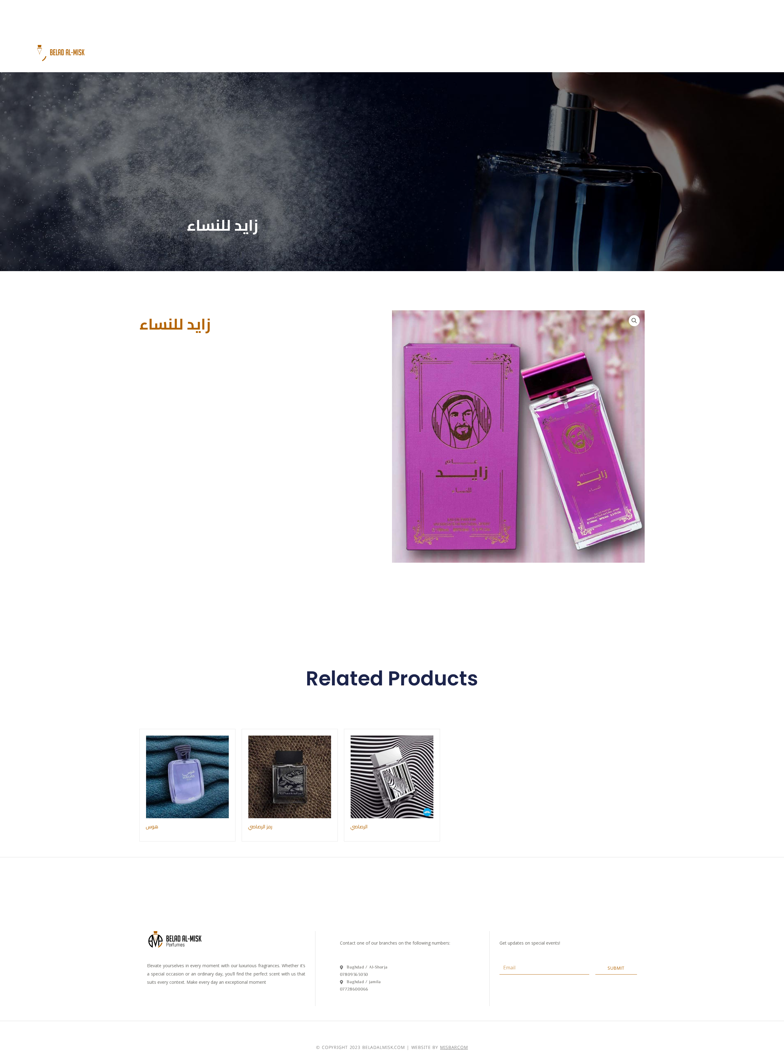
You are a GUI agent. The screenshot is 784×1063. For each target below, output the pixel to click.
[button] (634, 320)
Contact (419, 51)
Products (374, 51)
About (334, 51)
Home (300, 51)
